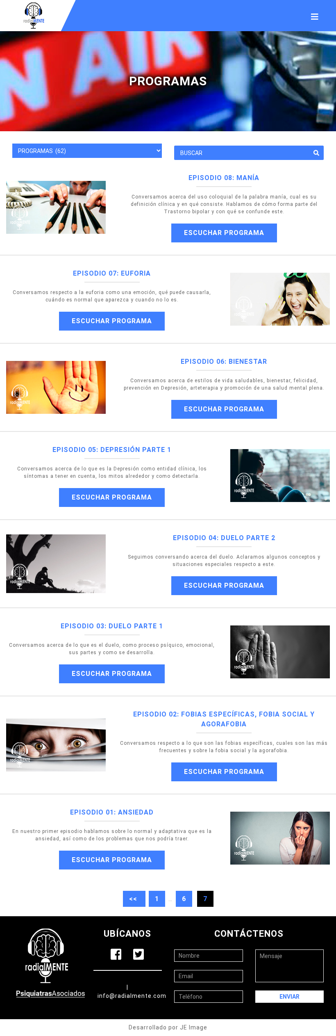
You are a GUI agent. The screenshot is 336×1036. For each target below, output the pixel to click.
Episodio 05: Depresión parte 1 (111, 450)
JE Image (193, 1027)
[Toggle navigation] (314, 15)
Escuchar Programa (224, 233)
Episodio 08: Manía (223, 178)
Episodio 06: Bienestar (224, 361)
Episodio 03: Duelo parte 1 (112, 626)
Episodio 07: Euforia (112, 273)
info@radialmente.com (132, 996)
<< (134, 899)
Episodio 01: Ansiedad (112, 812)
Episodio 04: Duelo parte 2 (224, 538)
